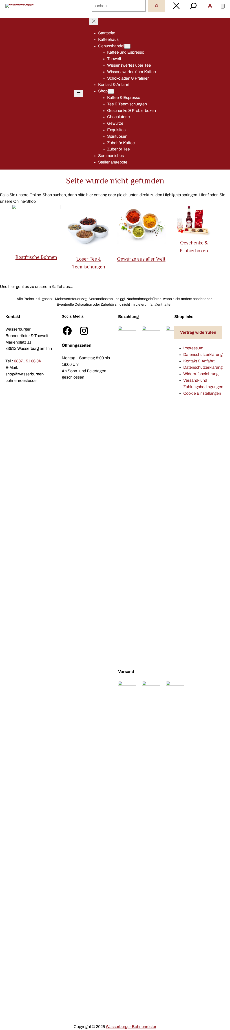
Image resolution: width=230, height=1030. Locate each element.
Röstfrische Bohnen (36, 257)
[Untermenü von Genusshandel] (127, 46)
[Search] (156, 6)
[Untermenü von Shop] (111, 91)
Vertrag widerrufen (198, 332)
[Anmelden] (210, 6)
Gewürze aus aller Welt (141, 259)
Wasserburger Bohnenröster (131, 1026)
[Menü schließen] (93, 21)
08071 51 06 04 (27, 361)
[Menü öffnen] (78, 93)
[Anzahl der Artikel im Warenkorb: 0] (223, 6)
